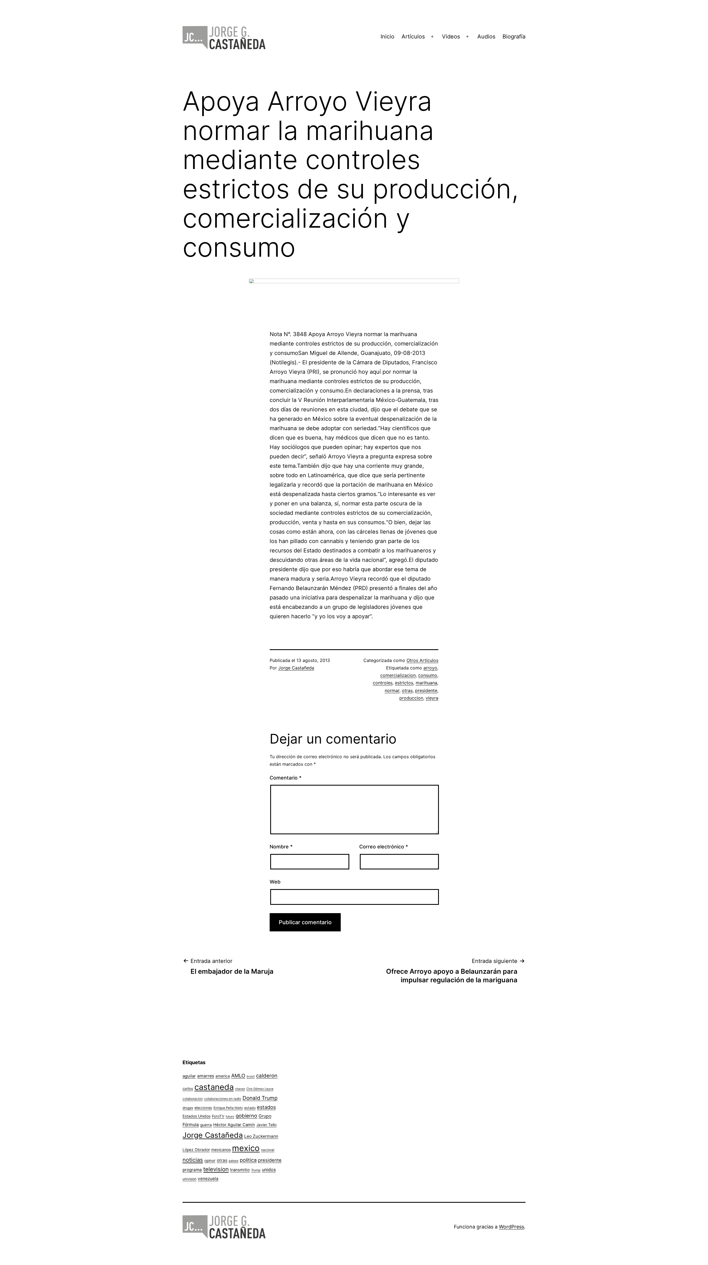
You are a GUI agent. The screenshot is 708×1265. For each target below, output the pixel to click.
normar (392, 690)
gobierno (246, 1116)
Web (275, 882)
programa (192, 1169)
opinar (209, 1160)
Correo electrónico (383, 847)
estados (266, 1107)
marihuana (426, 682)
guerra (206, 1125)
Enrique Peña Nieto (228, 1108)
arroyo (430, 668)
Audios (486, 36)
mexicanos (221, 1149)
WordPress (511, 1227)
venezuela (208, 1178)
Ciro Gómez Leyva (259, 1089)
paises (233, 1161)
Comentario (285, 778)
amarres (205, 1076)
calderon (266, 1075)
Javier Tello (266, 1125)
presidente (426, 690)
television (216, 1169)
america (222, 1076)
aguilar (189, 1076)
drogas (188, 1108)
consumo (427, 675)
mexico (246, 1148)
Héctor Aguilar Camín (234, 1124)
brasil (251, 1076)
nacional (267, 1150)
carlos (188, 1088)
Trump (256, 1170)
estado (250, 1108)
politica (248, 1160)
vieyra (432, 698)
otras (407, 690)
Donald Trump (260, 1098)
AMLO (238, 1075)
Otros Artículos (422, 660)
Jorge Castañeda (296, 668)
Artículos (413, 36)
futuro (230, 1116)
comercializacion (398, 675)
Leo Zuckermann (261, 1136)
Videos (451, 36)
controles (382, 682)
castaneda (214, 1087)
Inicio (387, 36)
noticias (193, 1160)
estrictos (404, 682)
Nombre (281, 847)
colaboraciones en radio (222, 1099)
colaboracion (193, 1099)
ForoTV (218, 1116)
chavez (240, 1089)
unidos (269, 1169)
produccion (411, 698)
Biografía (514, 36)
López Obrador (196, 1149)
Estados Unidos (196, 1116)
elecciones (203, 1108)
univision (189, 1179)
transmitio (240, 1169)
